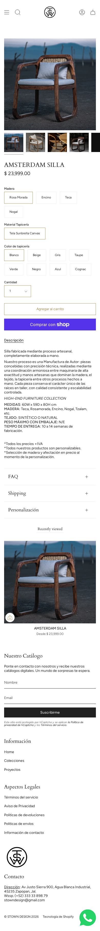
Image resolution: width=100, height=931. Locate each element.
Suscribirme (50, 712)
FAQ (13, 476)
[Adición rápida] (10, 617)
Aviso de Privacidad (19, 806)
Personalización (23, 510)
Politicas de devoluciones (24, 815)
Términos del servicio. (54, 725)
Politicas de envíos (19, 824)
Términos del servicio (21, 797)
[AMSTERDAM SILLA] (13, 142)
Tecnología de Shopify (58, 916)
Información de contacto (24, 833)
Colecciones (14, 760)
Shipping (17, 493)
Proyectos (12, 769)
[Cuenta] (82, 12)
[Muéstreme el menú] (7, 12)
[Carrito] (93, 12)
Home (9, 752)
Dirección (12, 887)
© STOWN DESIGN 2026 (21, 916)
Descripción (14, 340)
